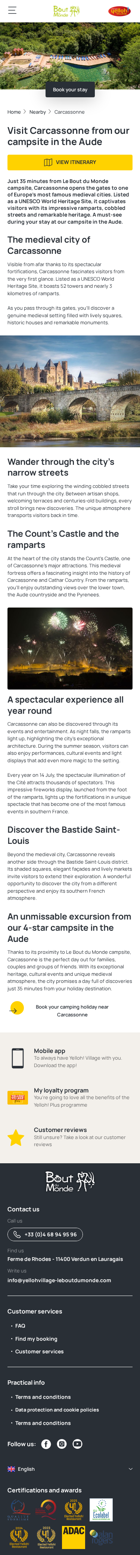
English (26, 1469)
